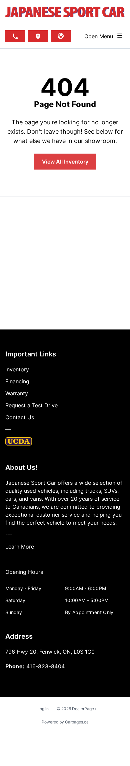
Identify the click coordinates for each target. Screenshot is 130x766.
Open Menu (100, 36)
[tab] (24, 575)
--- (8, 534)
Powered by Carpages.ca (65, 721)
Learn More (19, 546)
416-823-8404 (45, 666)
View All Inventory (65, 161)
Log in (43, 708)
